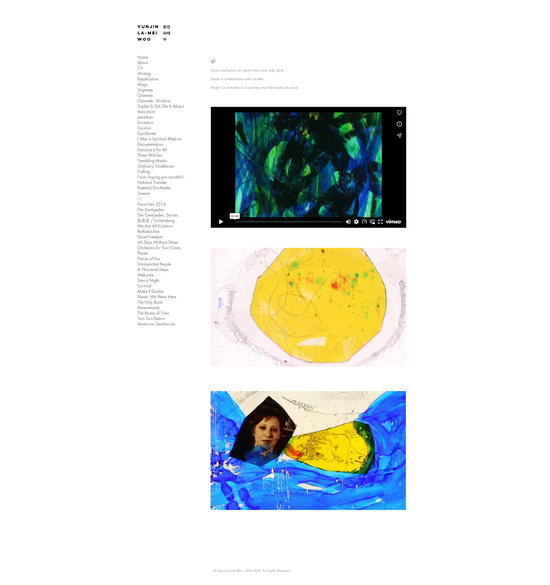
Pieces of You (149, 258)
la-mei (148, 33)
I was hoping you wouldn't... (162, 177)
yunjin (148, 26)
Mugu (143, 84)
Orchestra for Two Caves (159, 247)
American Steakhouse (156, 324)
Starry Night (148, 280)
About (143, 62)
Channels (145, 95)
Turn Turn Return (151, 318)
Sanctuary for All (152, 149)
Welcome (146, 275)
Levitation (145, 117)
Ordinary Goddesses (156, 166)
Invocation (146, 111)
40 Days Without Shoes (158, 242)
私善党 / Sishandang (156, 220)
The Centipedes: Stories (158, 215)
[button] (308, 319)
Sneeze (144, 193)
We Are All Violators (155, 226)
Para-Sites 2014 (152, 204)
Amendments (149, 307)
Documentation (150, 144)
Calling (144, 171)
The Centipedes (151, 209)
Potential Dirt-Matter (154, 188)
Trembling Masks (152, 160)
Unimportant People (154, 264)
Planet (143, 253)
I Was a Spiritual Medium (160, 139)
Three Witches (150, 155)
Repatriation (148, 79)
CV (140, 68)
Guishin (144, 128)
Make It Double (151, 291)
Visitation (146, 122)
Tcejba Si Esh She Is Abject (161, 106)
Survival (144, 285)
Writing (144, 73)
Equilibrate (147, 133)
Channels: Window (154, 100)
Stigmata (145, 90)
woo (144, 39)
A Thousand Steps (153, 269)
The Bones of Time (153, 313)
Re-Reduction (149, 231)
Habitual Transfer (152, 182)
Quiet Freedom (150, 237)
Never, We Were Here (157, 296)
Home (143, 57)
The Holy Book (150, 302)
